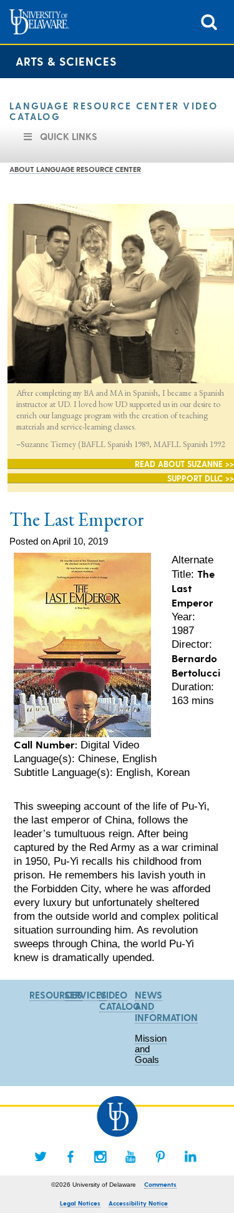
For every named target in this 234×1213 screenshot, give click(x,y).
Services (85, 994)
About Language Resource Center (75, 168)
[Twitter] (40, 1156)
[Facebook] (70, 1156)
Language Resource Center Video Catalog (113, 111)
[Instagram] (100, 1156)
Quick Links (68, 136)
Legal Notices (80, 1203)
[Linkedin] (190, 1156)
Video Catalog (119, 1000)
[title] (209, 21)
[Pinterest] (160, 1156)
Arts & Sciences (66, 61)
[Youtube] (130, 1156)
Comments (160, 1184)
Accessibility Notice (138, 1203)
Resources (55, 994)
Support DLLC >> (200, 478)
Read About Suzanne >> (184, 463)
